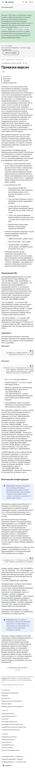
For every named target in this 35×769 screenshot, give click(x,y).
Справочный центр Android (9, 737)
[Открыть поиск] (23, 2)
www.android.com (6, 742)
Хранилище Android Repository (9, 693)
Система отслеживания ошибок (10, 750)
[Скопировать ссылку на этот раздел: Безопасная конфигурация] (30, 480)
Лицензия (20, 759)
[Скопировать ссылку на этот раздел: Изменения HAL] (19, 273)
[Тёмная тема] (30, 351)
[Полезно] (24, 63)
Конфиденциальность (8, 762)
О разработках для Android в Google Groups (13, 727)
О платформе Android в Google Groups (12, 724)
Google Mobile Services (7, 745)
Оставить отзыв (21, 762)
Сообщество (19, 756)
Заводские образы (6, 704)
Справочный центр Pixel (8, 739)
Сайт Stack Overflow (7, 747)
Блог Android (4, 719)
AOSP (2, 59)
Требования (4, 695)
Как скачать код (5, 698)
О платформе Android (7, 756)
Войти (31, 2)
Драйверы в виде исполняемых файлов (12, 706)
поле (20, 524)
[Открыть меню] (2, 2)
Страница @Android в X (8, 713)
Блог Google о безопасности (9, 721)
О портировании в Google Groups (10, 730)
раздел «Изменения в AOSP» (10, 37)
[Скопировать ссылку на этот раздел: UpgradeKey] (12, 333)
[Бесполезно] (26, 63)
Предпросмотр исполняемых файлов (11, 701)
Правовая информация (9, 759)
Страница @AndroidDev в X (9, 716)
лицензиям (4, 678)
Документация (7, 7)
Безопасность (19, 59)
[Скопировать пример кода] (33, 351)
